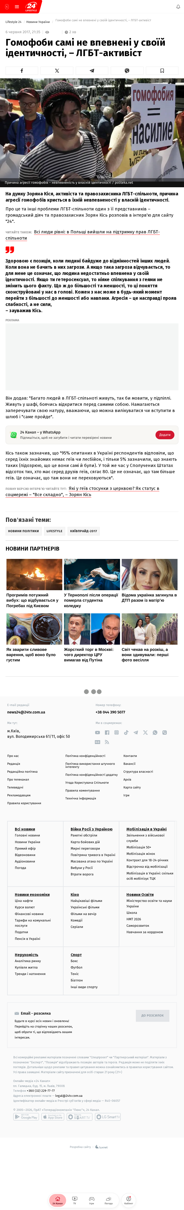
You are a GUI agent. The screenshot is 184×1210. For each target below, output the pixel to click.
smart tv (79, 1117)
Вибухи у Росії (82, 868)
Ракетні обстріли (84, 835)
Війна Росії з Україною (92, 829)
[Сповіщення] (178, 7)
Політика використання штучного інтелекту (90, 765)
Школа (131, 913)
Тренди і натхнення (30, 974)
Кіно (75, 894)
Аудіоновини (25, 861)
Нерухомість (26, 955)
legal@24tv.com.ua (68, 1096)
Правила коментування (82, 790)
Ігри (126, 795)
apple (52, 1117)
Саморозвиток (137, 926)
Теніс (75, 974)
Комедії (76, 920)
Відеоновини (25, 855)
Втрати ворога (82, 874)
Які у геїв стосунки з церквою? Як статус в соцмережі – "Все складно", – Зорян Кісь (82, 491)
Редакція (13, 764)
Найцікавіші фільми (86, 901)
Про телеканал (18, 779)
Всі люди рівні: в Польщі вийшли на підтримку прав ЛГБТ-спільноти (83, 235)
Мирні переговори (85, 848)
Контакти (130, 756)
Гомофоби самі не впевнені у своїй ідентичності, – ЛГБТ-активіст (103, 22)
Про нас (13, 756)
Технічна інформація (80, 798)
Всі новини (25, 829)
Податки (21, 932)
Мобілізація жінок (140, 854)
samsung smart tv (108, 1117)
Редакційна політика (22, 771)
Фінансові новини (29, 914)
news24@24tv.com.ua (26, 712)
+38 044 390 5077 (110, 712)
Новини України (38, 22)
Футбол (76, 967)
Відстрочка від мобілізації (147, 867)
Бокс (74, 961)
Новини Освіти (140, 894)
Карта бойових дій (85, 842)
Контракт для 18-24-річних (147, 860)
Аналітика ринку (28, 961)
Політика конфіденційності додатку (91, 774)
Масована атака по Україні (92, 861)
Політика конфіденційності (85, 756)
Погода (20, 868)
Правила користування (24, 803)
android (26, 1117)
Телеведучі (15, 787)
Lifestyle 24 (14, 22)
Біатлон (77, 980)
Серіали (77, 927)
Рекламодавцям (18, 795)
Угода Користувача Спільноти (87, 782)
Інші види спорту (84, 987)
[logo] (31, 6)
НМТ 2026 (133, 919)
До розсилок (153, 1015)
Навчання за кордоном (144, 932)
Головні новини (27, 835)
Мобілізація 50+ (138, 847)
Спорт (76, 955)
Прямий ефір (25, 848)
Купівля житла (26, 967)
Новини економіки (32, 894)
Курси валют (25, 907)
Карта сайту (132, 787)
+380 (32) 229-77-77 (41, 1090)
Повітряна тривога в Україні (93, 855)
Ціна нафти (24, 901)
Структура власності (138, 771)
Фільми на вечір (83, 914)
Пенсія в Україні (27, 939)
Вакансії (129, 764)
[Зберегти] (162, 71)
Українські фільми (85, 907)
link (97, 732)
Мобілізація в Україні (146, 829)
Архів (127, 779)
